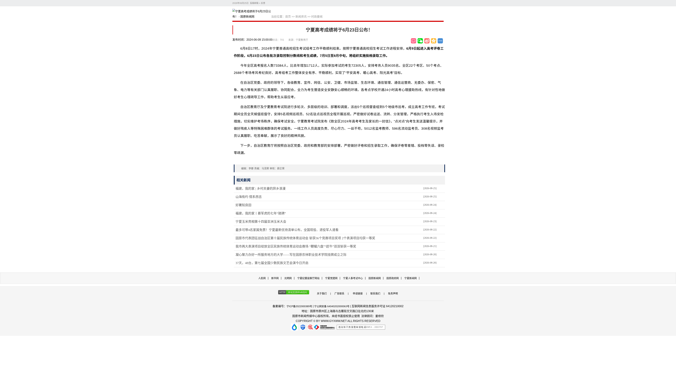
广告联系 (339, 293)
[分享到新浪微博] (427, 40)
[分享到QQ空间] (433, 40)
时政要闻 (317, 16)
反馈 (263, 3)
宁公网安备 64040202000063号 (331, 306)
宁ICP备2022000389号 (299, 306)
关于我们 (322, 293)
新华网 (275, 278)
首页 (288, 16)
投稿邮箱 (254, 3)
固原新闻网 (374, 278)
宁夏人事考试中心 (353, 278)
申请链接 (358, 293)
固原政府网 (392, 278)
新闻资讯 (301, 16)
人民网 (262, 278)
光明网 (288, 278)
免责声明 (393, 293)
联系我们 (375, 293)
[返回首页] (251, 14)
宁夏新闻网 (410, 278)
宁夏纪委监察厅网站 (308, 278)
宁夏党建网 (331, 278)
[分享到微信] (420, 40)
